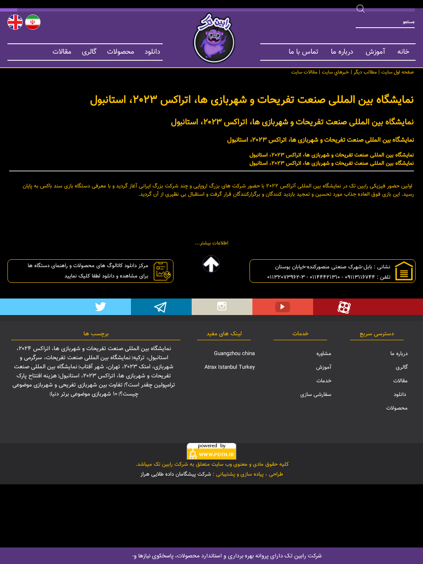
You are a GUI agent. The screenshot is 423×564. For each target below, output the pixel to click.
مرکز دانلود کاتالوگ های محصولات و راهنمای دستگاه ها (87, 266)
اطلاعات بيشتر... (211, 243)
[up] (211, 264)
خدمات (323, 381)
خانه (403, 52)
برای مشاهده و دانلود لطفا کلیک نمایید (105, 276)
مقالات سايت (304, 72)
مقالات (61, 52)
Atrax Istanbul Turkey (229, 367)
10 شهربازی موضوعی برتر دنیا (84, 394)
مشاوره (323, 354)
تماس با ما (303, 52)
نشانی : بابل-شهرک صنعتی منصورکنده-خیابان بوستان (331, 267)
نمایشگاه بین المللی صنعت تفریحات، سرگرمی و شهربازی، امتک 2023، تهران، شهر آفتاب (97, 362)
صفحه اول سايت (397, 72)
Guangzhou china (234, 354)
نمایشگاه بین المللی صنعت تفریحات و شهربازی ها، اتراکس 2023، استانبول (92, 372)
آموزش (375, 52)
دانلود (152, 52)
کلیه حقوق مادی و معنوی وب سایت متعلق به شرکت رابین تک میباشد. (211, 464)
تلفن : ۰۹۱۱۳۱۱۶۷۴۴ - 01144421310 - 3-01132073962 (328, 277)
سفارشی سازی (315, 395)
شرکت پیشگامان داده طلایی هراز (175, 474)
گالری (89, 52)
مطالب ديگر (365, 72)
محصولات (120, 52)
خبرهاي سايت (335, 72)
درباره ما (342, 52)
